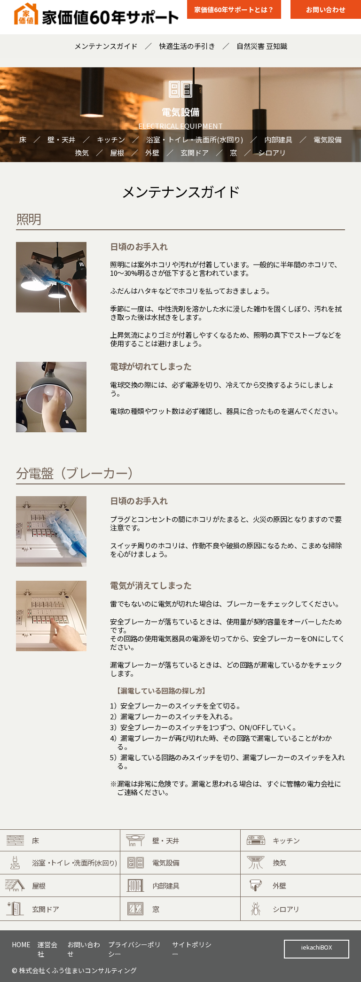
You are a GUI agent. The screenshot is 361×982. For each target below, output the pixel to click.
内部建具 (278, 139)
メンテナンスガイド (106, 46)
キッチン (111, 139)
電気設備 (328, 139)
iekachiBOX (316, 947)
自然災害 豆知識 (261, 46)
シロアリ (272, 152)
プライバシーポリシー (134, 949)
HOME (21, 944)
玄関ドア (194, 152)
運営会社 (47, 949)
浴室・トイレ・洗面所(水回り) (194, 139)
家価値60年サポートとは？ (234, 9)
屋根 (117, 152)
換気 (82, 152)
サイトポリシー (192, 949)
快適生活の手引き (187, 46)
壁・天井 (61, 139)
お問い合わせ (325, 9)
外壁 (152, 152)
